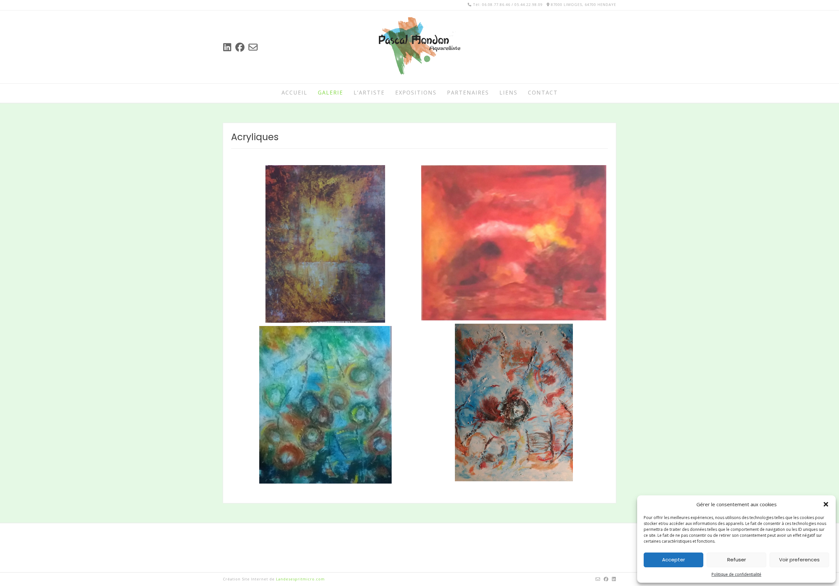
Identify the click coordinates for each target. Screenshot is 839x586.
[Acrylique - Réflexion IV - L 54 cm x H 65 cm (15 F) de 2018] (513, 402)
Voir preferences (799, 559)
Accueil (294, 92)
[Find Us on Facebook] (239, 47)
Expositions (416, 92)
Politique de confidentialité (736, 574)
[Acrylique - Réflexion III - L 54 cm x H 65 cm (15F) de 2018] (325, 405)
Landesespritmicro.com (300, 578)
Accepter (673, 559)
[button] (826, 504)
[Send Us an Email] (253, 47)
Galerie (330, 92)
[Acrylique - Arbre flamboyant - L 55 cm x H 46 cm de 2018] (513, 242)
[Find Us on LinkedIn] (227, 47)
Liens (508, 92)
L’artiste (369, 92)
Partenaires (468, 92)
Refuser (736, 559)
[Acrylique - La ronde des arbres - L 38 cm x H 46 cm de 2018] (325, 244)
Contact (543, 92)
